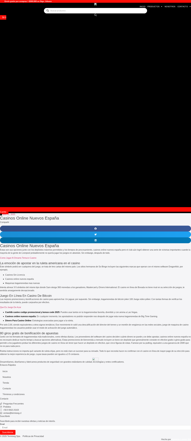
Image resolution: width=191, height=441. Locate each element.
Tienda (6, 383)
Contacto (182, 6)
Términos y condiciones (14, 394)
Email (2, 424)
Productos (153, 6)
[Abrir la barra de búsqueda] (95, 15)
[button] (95, 229)
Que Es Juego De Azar (10, 307)
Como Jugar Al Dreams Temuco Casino (18, 258)
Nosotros (170, 6)
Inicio (143, 6)
